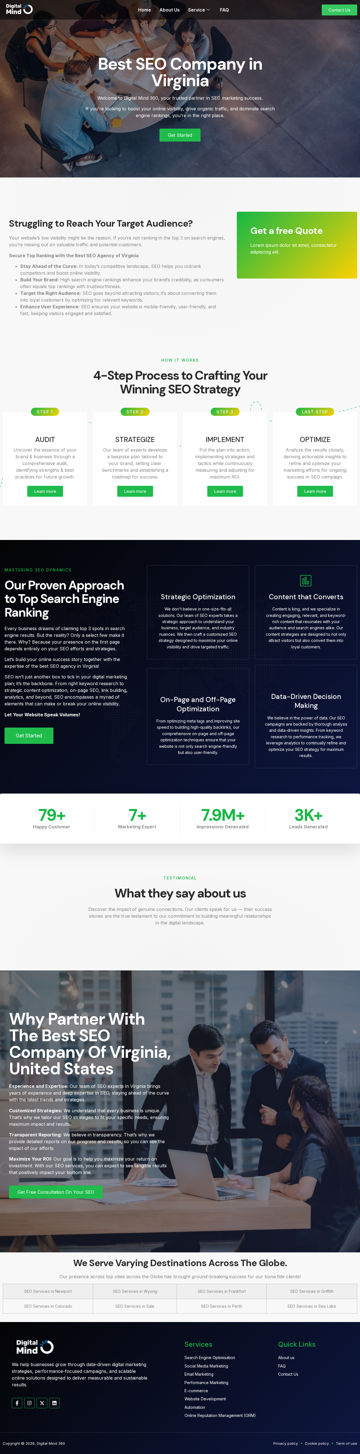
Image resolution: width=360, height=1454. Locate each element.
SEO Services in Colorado (48, 1306)
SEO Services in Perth (221, 1306)
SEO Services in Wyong (135, 1291)
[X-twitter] (42, 1403)
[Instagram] (29, 1403)
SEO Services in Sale (134, 1306)
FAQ (224, 10)
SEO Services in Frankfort (222, 1291)
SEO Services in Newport (48, 1291)
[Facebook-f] (17, 1403)
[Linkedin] (54, 1403)
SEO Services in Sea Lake (311, 1306)
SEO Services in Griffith (312, 1291)
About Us (169, 10)
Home (144, 10)
